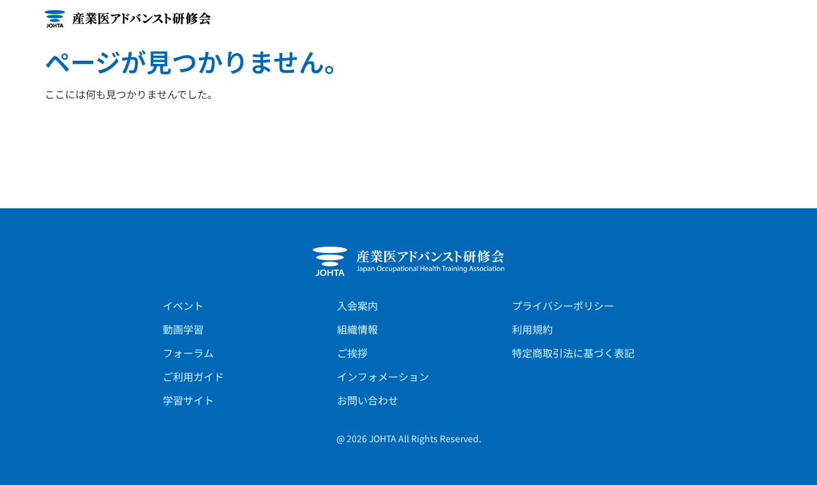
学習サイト (188, 400)
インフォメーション (383, 376)
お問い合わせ (367, 400)
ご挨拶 (352, 352)
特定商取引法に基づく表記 (573, 352)
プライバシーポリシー (563, 305)
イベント (183, 305)
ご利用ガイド (193, 376)
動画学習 (183, 329)
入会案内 (357, 305)
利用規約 (532, 329)
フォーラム (188, 352)
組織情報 (357, 329)
